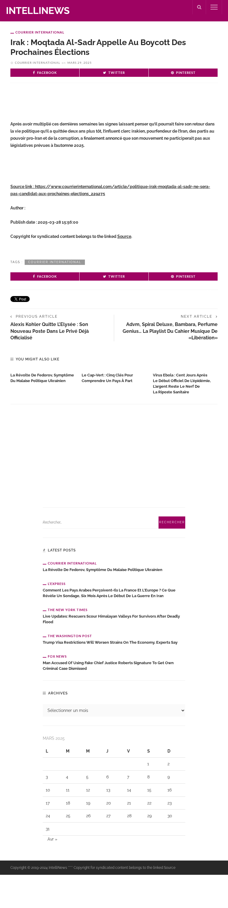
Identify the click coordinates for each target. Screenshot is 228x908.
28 (129, 815)
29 (149, 815)
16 (169, 790)
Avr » (52, 839)
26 (88, 815)
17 (48, 803)
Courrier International (39, 32)
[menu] (214, 7)
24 (48, 815)
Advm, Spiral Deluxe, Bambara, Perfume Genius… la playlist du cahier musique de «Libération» (170, 331)
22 (149, 803)
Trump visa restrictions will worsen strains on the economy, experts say (110, 642)
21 (129, 803)
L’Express (57, 584)
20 (108, 803)
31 (48, 828)
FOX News (57, 656)
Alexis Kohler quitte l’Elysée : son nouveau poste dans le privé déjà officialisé (49, 331)
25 (68, 815)
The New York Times (68, 610)
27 (108, 815)
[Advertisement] (79, 107)
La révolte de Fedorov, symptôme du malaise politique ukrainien (102, 569)
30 (169, 815)
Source (124, 236)
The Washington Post (70, 636)
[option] (43, 377)
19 (88, 803)
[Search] (199, 7)
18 (68, 803)
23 (169, 803)
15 (149, 790)
